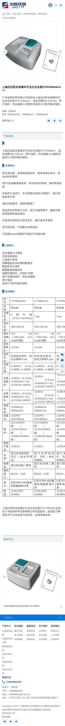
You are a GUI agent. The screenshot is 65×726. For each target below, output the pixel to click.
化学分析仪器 (29, 13)
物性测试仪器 (7, 648)
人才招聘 (55, 634)
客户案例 (18, 634)
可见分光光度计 (9, 17)
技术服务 (18, 625)
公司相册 (43, 639)
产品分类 (16, 13)
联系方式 (55, 630)
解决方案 (18, 630)
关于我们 (43, 625)
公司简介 (43, 630)
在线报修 (18, 639)
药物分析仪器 (7, 663)
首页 (8, 13)
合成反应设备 (7, 632)
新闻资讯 (31, 625)
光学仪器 (42, 13)
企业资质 (43, 634)
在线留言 (55, 639)
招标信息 (31, 639)
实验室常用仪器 (7, 640)
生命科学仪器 (7, 671)
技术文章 (31, 634)
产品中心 (6, 625)
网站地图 (6, 716)
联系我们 (55, 625)
